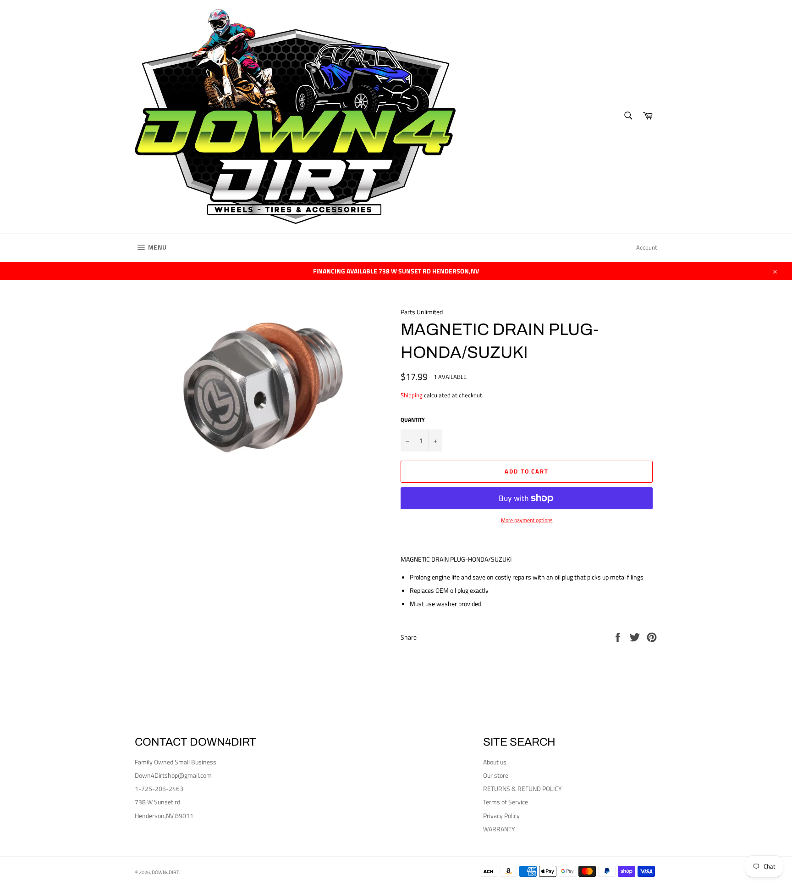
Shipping (412, 395)
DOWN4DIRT (165, 872)
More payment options (527, 520)
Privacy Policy (501, 815)
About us (494, 762)
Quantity (413, 420)
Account (646, 247)
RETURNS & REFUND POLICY (522, 788)
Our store (495, 775)
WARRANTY (499, 829)
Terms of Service (505, 802)
